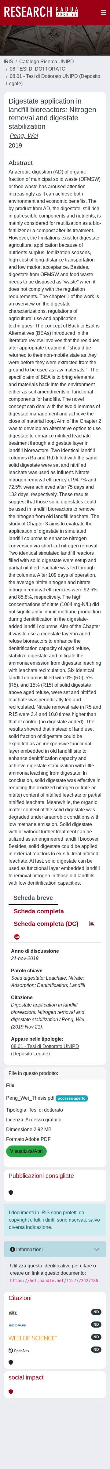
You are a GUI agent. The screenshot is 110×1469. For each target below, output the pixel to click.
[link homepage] (44, 12)
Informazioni (29, 1249)
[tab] (92, 923)
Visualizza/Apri (26, 1151)
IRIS (8, 61)
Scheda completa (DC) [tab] (46, 923)
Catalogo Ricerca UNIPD (46, 61)
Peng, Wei (24, 135)
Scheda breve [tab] (33, 897)
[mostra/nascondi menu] (103, 12)
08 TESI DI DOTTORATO (37, 68)
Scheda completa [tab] (39, 911)
